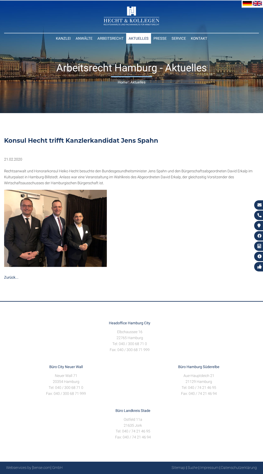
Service (179, 38)
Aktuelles (139, 38)
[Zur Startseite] (131, 24)
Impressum (209, 467)
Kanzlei (63, 38)
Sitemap (178, 467)
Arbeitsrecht (110, 38)
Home (123, 82)
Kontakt (199, 38)
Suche (193, 467)
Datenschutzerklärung (239, 467)
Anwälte (84, 38)
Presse (160, 38)
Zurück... (11, 277)
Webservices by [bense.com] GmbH (34, 467)
